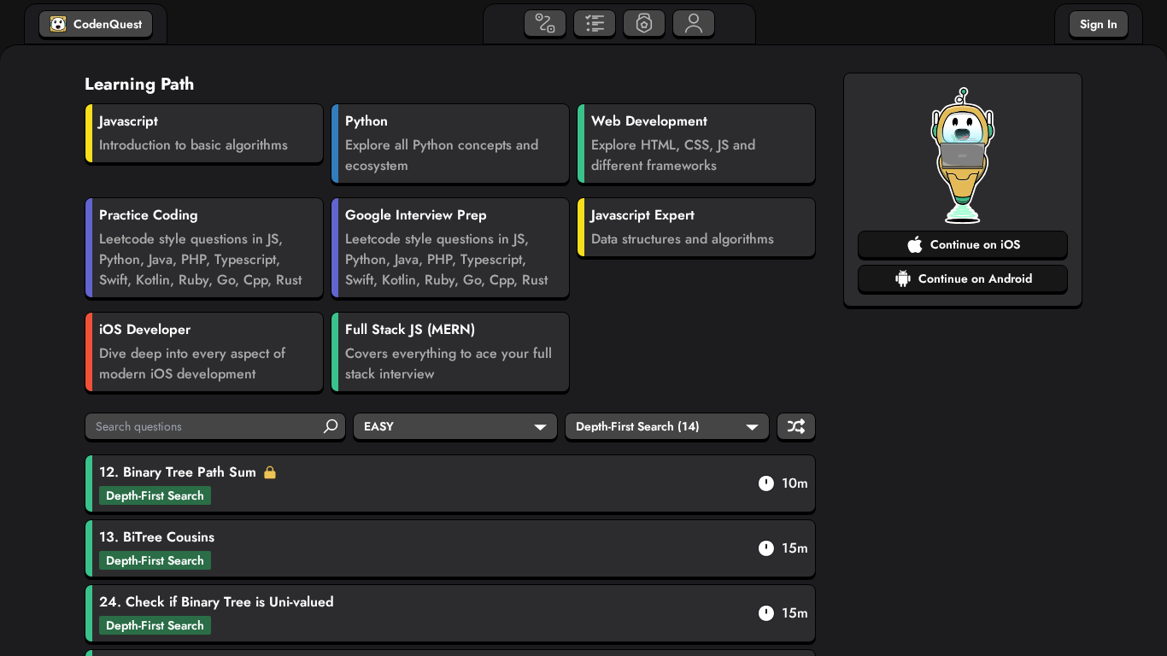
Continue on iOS (975, 244)
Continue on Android (975, 278)
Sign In (1098, 23)
